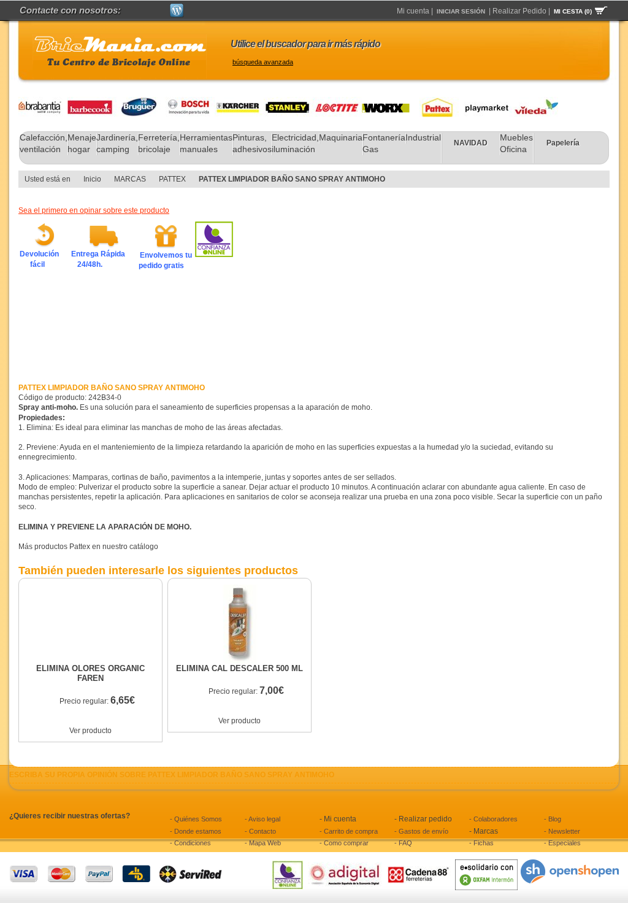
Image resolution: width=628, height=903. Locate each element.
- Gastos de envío (421, 831)
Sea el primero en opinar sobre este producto (93, 210)
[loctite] (337, 102)
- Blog (552, 819)
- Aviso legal (262, 819)
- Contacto (260, 831)
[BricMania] (120, 56)
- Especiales (562, 843)
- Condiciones (190, 843)
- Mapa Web (263, 843)
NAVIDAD (471, 143)
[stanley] (288, 102)
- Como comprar (344, 843)
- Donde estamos (195, 831)
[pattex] (434, 102)
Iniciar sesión (461, 11)
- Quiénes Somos (196, 819)
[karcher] (239, 102)
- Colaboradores (493, 819)
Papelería (563, 143)
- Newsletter (562, 831)
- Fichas (481, 843)
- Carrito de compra (349, 831)
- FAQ (403, 843)
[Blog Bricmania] (177, 8)
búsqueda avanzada (262, 62)
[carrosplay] (483, 102)
